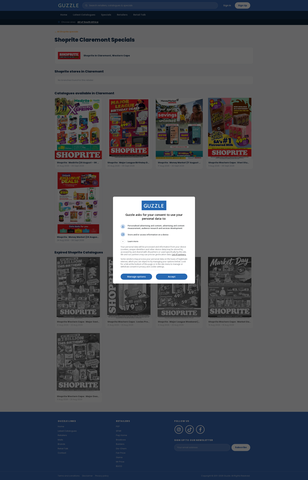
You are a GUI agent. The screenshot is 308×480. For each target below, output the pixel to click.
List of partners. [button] (179, 254)
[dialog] (154, 240)
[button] (154, 241)
